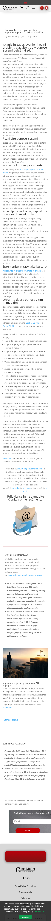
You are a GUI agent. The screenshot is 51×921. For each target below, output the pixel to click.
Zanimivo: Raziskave (16, 555)
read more (7, 707)
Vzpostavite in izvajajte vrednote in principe (22, 271)
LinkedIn (16, 488)
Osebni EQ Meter (33, 323)
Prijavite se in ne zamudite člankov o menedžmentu (25, 497)
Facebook (26, 488)
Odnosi (35, 36)
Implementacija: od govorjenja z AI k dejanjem (21, 684)
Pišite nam (7, 458)
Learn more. (39, 911)
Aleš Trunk (12, 36)
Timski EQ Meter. (10, 326)
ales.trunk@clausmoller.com (29, 468)
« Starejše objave (10, 720)
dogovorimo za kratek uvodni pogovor (25, 575)
